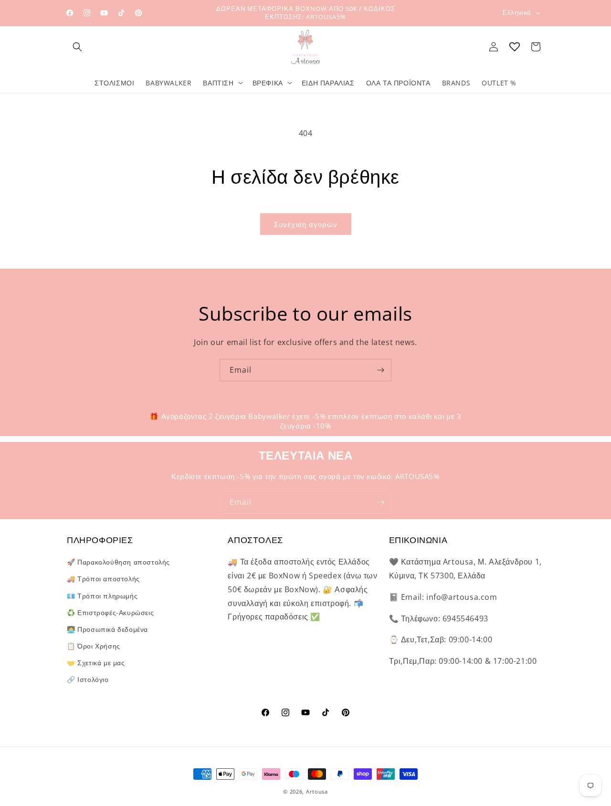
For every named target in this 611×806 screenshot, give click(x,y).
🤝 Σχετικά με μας (96, 662)
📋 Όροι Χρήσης (93, 645)
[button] (77, 46)
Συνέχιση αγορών (305, 224)
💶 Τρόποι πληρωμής (102, 595)
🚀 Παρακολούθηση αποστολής (118, 561)
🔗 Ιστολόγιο (88, 679)
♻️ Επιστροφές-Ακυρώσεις (110, 612)
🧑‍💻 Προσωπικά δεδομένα (107, 629)
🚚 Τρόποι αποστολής (103, 578)
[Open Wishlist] (514, 46)
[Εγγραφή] (380, 370)
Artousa (317, 791)
